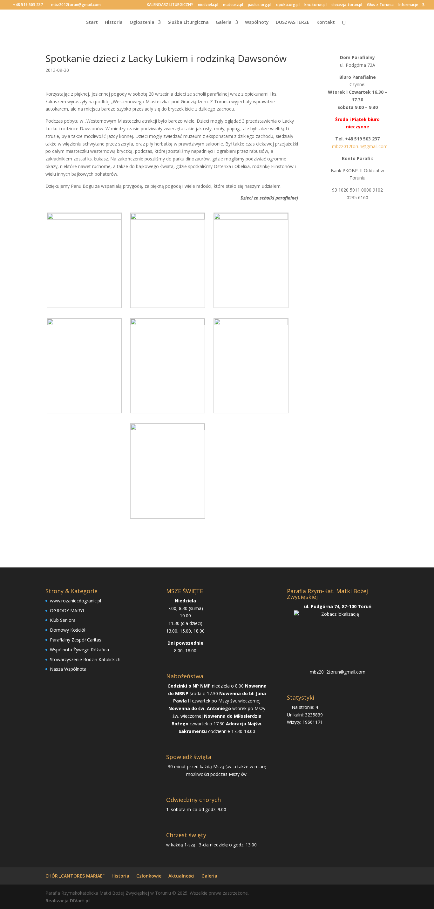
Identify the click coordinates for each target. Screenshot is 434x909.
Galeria (224, 22)
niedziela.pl (208, 5)
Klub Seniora (63, 620)
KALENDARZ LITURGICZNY (170, 5)
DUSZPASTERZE (292, 22)
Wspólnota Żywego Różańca (79, 650)
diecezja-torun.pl (346, 5)
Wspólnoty (257, 22)
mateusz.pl (233, 5)
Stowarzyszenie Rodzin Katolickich (85, 659)
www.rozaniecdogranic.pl (75, 601)
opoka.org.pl (288, 5)
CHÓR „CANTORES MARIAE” (75, 876)
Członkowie (148, 876)
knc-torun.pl (315, 5)
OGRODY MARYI (67, 610)
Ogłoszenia (142, 22)
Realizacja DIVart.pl (67, 901)
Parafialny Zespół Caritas (75, 640)
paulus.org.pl (259, 5)
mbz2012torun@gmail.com (337, 672)
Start (92, 22)
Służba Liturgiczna (188, 22)
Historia (114, 22)
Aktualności (181, 876)
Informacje (408, 5)
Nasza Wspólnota (68, 669)
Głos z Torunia (380, 5)
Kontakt (325, 22)
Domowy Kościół (67, 630)
